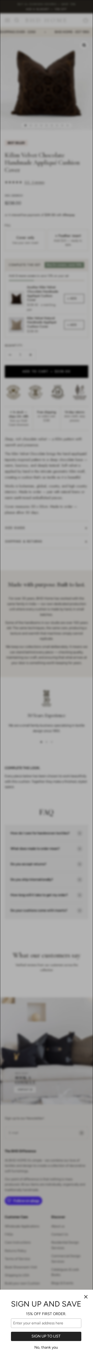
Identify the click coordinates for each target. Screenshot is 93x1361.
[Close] (86, 1296)
